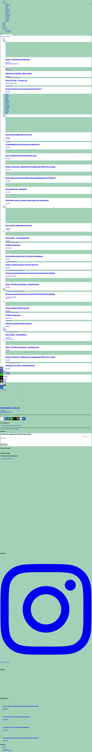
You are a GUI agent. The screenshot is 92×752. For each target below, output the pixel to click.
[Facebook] (8, 418)
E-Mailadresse (4, 438)
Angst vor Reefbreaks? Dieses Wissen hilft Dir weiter (21, 155)
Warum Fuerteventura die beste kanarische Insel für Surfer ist (24, 89)
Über (4, 1)
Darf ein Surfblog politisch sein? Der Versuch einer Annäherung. (24, 256)
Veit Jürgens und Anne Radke (11, 276)
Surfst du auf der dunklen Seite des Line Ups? (19, 134)
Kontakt (4, 29)
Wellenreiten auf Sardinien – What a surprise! (19, 73)
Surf (18, 63)
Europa (2, 412)
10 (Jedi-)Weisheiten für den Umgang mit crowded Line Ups (23, 144)
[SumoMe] (24, 418)
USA (6, 21)
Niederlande (8, 14)
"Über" (17, 428)
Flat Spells (5, 27)
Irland (7, 6)
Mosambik (8, 11)
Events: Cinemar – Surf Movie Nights (16, 335)
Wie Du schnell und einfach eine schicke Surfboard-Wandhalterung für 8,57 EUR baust (31, 178)
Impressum (8, 30)
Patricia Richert (8, 248)
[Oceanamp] (3, 747)
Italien (7, 7)
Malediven (8, 9)
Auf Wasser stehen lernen (13, 245)
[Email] (20, 418)
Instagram (5, 379)
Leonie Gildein (8, 62)
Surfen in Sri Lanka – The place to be (16, 80)
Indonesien (8, 5)
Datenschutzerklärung (7, 750)
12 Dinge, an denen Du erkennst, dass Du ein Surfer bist (22, 265)
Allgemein (7, 339)
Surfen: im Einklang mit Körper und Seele (17, 308)
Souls (4, 25)
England (7, 4)
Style (4, 24)
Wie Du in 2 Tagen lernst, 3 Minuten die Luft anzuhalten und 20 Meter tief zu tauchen (30, 167)
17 (3, 710)
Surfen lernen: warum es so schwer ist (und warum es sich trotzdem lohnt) (27, 200)
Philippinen (8, 15)
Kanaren (7, 20)
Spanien (7, 17)
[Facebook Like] (5, 418)
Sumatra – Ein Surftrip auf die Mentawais (18, 59)
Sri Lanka (7, 19)
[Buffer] (17, 418)
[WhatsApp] (11, 418)
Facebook (4, 381)
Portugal (7, 16)
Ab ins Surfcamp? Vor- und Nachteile (16, 189)
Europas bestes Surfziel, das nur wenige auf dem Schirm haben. (16, 727)
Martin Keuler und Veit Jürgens (11, 83)
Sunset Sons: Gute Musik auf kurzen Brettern (19, 323)
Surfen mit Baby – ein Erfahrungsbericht (17, 238)
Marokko (7, 10)
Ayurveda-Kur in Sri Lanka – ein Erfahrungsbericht (20, 365)
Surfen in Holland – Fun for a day (10, 408)
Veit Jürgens (8, 76)
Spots (4, 2)
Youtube (4, 380)
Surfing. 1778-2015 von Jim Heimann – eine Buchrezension (22, 284)
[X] (14, 418)
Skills (4, 22)
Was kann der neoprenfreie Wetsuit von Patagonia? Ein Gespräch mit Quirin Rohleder (30, 273)
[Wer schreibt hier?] (10, 425)
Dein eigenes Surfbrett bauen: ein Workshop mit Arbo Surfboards (16, 716)
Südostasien (14, 63)
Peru (7, 12)
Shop (4, 26)
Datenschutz (8, 31)
